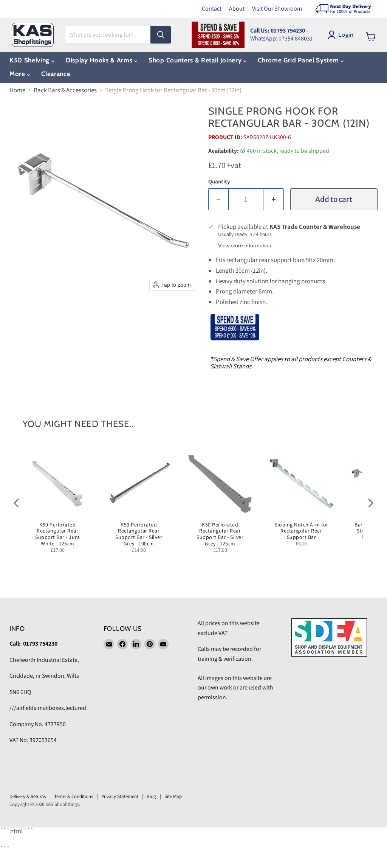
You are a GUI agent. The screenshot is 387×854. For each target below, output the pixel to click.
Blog (151, 796)
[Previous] (17, 503)
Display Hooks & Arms (100, 60)
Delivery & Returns (27, 796)
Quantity (219, 181)
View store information (244, 245)
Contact (211, 8)
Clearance (55, 74)
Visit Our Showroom (277, 8)
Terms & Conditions (73, 796)
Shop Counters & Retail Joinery (196, 60)
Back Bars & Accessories (65, 90)
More (18, 74)
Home (17, 90)
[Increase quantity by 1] (273, 199)
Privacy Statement (119, 796)
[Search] (160, 34)
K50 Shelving (30, 60)
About (237, 8)
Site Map (173, 796)
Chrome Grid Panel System (299, 60)
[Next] (370, 503)
